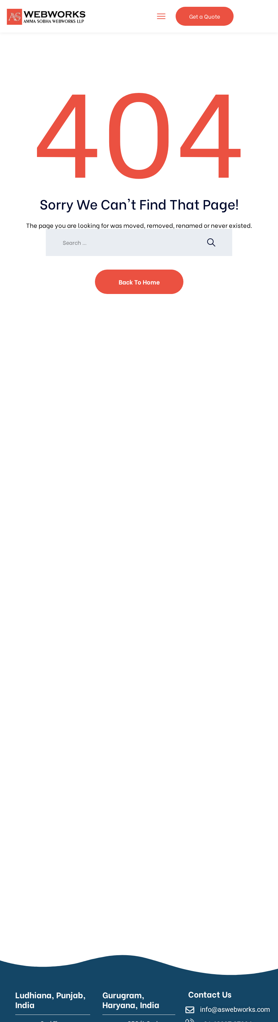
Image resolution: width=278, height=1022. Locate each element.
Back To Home (139, 281)
